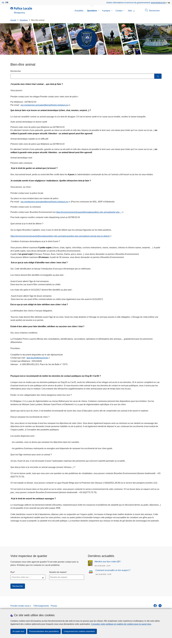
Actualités (79, 11)
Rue (12, 572)
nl (3, 3)
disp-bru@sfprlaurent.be (37, 358)
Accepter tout (18, 631)
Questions (92, 11)
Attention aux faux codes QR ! (107, 562)
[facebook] (155, 605)
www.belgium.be (158, 3)
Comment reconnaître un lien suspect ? (112, 570)
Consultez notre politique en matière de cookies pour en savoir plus (121, 624)
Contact (118, 11)
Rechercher (15, 71)
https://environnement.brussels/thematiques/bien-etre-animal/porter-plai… (88, 212)
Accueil (13, 20)
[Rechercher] (158, 76)
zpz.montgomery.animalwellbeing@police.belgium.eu (44, 105)
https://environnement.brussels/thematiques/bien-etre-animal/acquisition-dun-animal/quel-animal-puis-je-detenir (60, 236)
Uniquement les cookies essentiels (79, 631)
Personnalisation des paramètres (44, 631)
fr (7, 3)
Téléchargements (41, 606)
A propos (106, 11)
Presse (54, 606)
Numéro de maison (57, 572)
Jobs (130, 11)
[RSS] (160, 605)
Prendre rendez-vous (19, 606)
